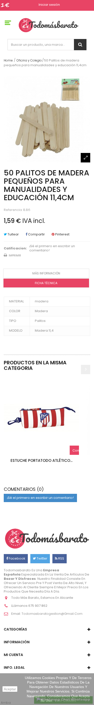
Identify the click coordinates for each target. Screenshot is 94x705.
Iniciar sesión (49, 5)
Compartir (36, 234)
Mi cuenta (13, 654)
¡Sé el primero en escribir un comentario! (52, 248)
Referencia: (13, 210)
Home (8, 60)
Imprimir (15, 255)
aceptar (10, 689)
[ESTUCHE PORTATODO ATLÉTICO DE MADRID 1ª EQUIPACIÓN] (41, 417)
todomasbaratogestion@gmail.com (52, 613)
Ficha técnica (46, 283)
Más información (46, 273)
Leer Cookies (65, 701)
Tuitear (13, 234)
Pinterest (61, 234)
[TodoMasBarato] (48, 25)
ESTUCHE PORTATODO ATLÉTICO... (41, 460)
